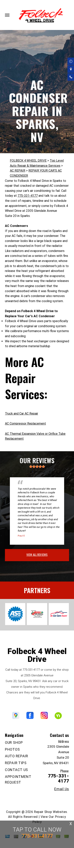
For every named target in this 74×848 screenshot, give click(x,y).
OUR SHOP (14, 742)
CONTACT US (16, 770)
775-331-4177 (28, 196)
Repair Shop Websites (50, 812)
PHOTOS (12, 749)
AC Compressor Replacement (25, 423)
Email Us (61, 789)
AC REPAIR (17, 170)
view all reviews (37, 554)
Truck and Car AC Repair (21, 413)
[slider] (37, 466)
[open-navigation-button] (7, 15)
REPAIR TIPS (16, 763)
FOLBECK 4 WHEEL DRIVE (28, 160)
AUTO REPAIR (16, 756)
